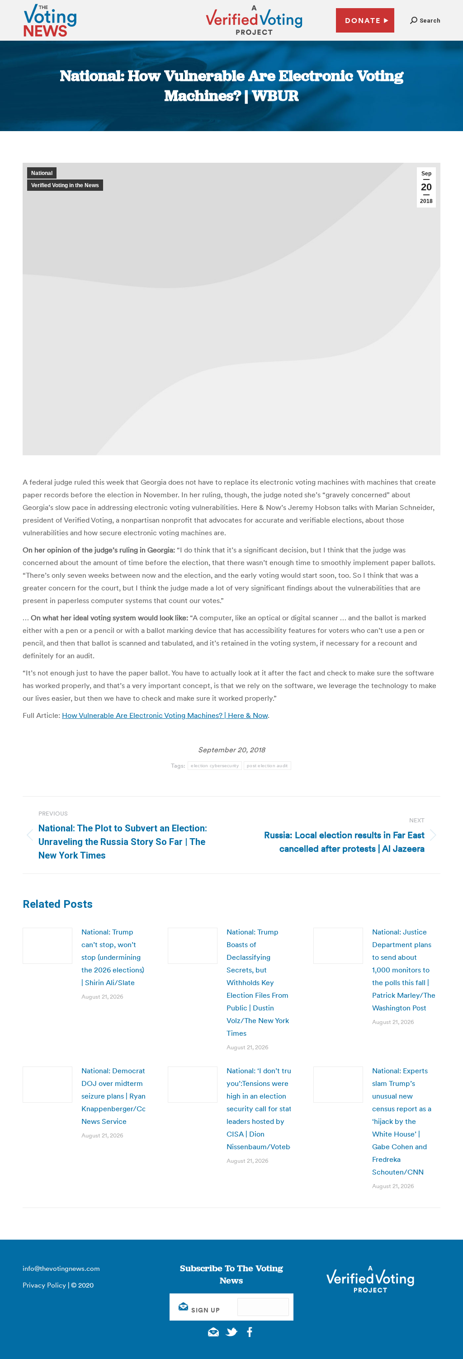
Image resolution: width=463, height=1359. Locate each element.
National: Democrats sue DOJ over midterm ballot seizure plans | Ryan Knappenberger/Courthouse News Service (128, 1096)
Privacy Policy (44, 1285)
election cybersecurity (215, 765)
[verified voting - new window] (254, 36)
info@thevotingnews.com (61, 1268)
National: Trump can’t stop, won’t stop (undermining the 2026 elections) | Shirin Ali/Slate (112, 957)
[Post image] (47, 946)
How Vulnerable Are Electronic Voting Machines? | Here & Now (165, 715)
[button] (425, 20)
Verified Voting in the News (65, 185)
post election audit (267, 765)
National (41, 173)
